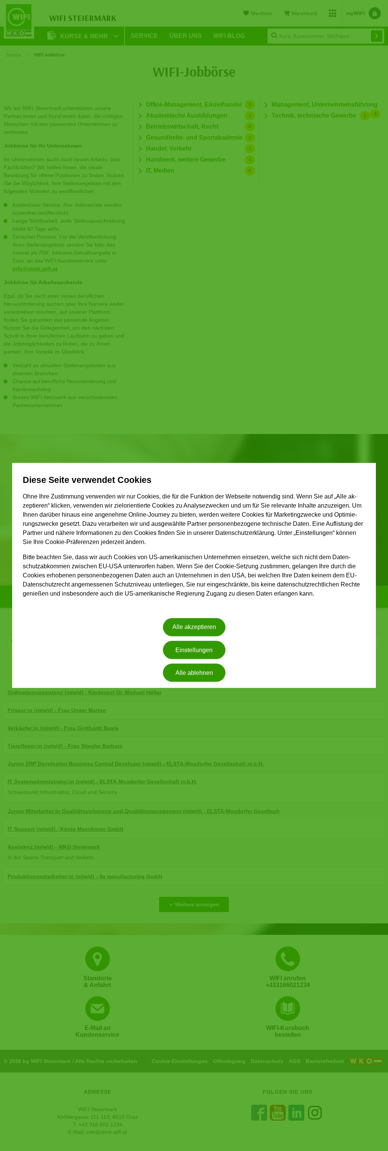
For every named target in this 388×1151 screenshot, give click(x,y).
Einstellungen (194, 650)
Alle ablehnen (194, 673)
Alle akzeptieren (194, 627)
